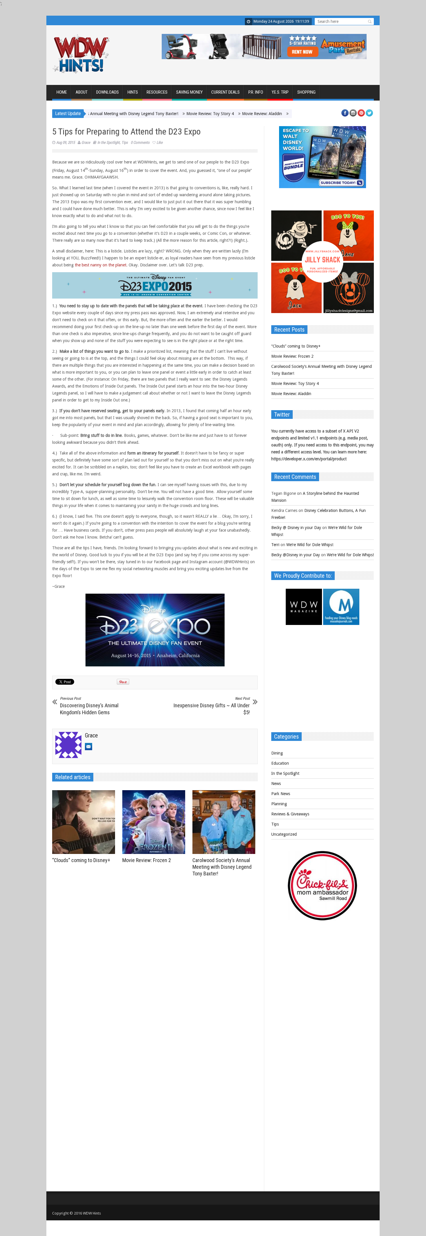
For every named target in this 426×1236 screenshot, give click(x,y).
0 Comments (140, 142)
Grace (85, 142)
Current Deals (225, 92)
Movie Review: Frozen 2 (146, 860)
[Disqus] (155, 959)
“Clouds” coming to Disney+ (81, 860)
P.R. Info (255, 92)
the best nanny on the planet (100, 265)
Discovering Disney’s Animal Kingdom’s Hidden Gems (89, 705)
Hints (133, 92)
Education (280, 763)
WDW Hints (92, 1213)
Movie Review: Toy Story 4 (180, 113)
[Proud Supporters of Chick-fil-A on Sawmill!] (322, 919)
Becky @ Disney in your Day (296, 527)
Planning (279, 803)
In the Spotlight (108, 142)
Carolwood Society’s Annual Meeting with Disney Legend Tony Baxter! (222, 867)
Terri (275, 544)
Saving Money (189, 92)
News (276, 783)
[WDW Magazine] (304, 623)
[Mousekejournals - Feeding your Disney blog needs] (341, 623)
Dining (277, 753)
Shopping (306, 92)
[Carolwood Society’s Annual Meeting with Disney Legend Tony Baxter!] (225, 822)
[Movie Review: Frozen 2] (155, 822)
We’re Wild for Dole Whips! (309, 544)
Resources (157, 92)
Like (159, 142)
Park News (280, 793)
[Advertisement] (322, 681)
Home (62, 92)
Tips (124, 142)
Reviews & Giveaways (290, 814)
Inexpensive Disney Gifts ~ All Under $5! (212, 705)
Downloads (107, 92)
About (82, 92)
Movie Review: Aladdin (232, 113)
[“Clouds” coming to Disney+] (85, 822)
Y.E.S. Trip (280, 92)
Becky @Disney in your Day (295, 554)
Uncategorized (284, 834)
